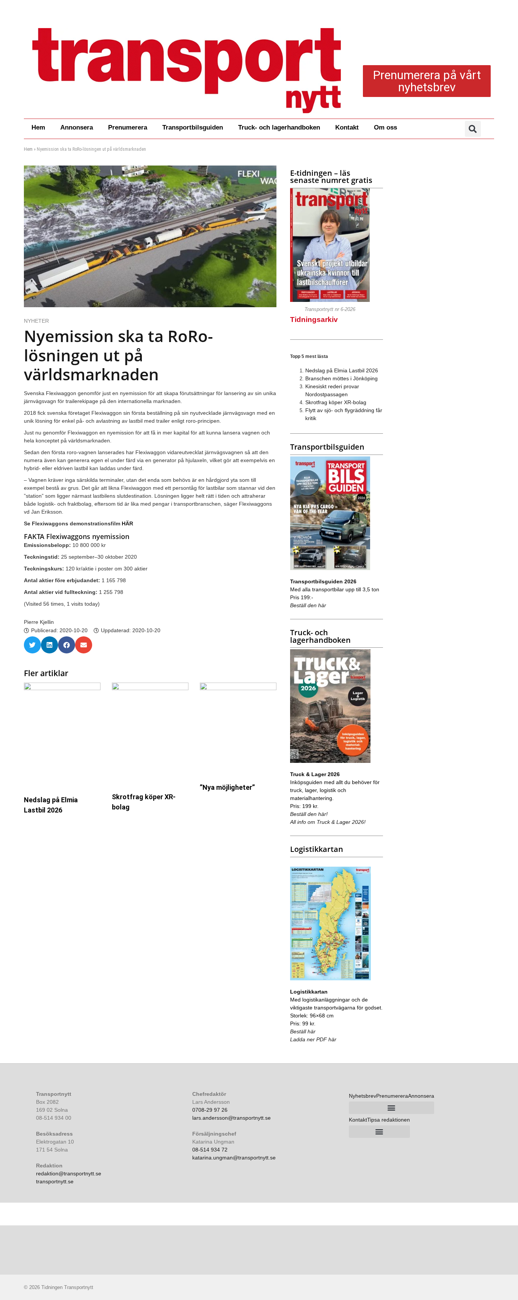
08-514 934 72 (210, 1150)
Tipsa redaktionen (388, 1120)
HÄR (127, 523)
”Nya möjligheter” (227, 787)
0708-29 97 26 (210, 1110)
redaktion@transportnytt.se (68, 1173)
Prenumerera (127, 127)
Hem (38, 127)
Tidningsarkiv (314, 319)
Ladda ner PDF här (313, 1039)
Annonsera (76, 127)
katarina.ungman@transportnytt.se (234, 1158)
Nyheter (36, 321)
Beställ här (303, 1031)
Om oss (385, 127)
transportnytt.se (55, 1181)
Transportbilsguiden (192, 127)
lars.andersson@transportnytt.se (231, 1118)
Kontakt (347, 127)
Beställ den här (308, 605)
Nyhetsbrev (362, 1096)
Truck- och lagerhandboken (279, 127)
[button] (473, 129)
